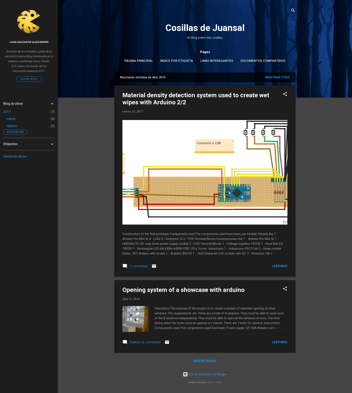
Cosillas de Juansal (205, 27)
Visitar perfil (28, 79)
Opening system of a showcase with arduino (183, 289)
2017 (7, 112)
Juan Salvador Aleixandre (29, 42)
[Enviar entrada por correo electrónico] (154, 267)
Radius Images (214, 382)
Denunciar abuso (15, 156)
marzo (11, 119)
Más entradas (205, 360)
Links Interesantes (216, 61)
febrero (12, 126)
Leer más (279, 266)
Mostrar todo (277, 77)
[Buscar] (293, 11)
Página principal (138, 61)
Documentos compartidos (263, 61)
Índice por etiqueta (176, 61)
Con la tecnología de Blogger (207, 374)
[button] (285, 95)
